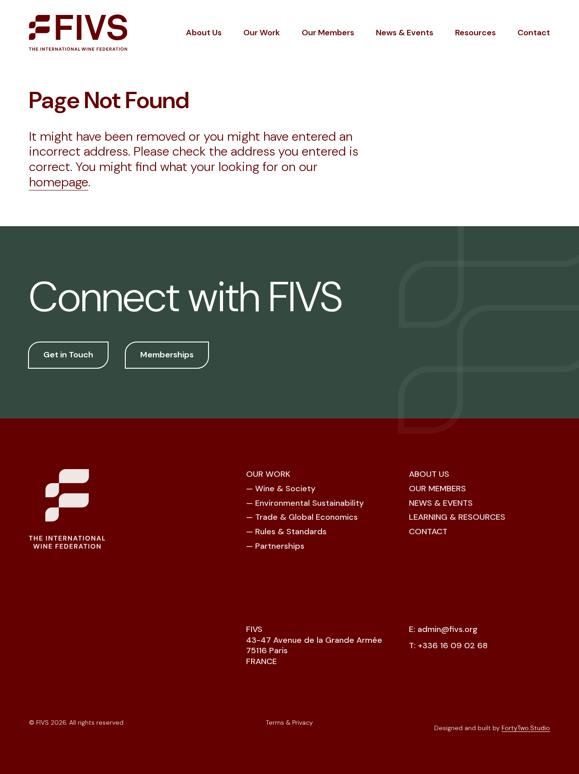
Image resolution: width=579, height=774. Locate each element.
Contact (533, 32)
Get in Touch (68, 354)
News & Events (404, 32)
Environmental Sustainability (309, 503)
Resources (475, 32)
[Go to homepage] (78, 32)
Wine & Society (285, 488)
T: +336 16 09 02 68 (448, 646)
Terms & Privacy (289, 722)
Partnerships (279, 546)
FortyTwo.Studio (526, 728)
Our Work (261, 32)
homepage (58, 182)
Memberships (167, 354)
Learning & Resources (457, 517)
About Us (204, 32)
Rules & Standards (291, 531)
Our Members (328, 32)
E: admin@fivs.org (443, 629)
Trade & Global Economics (306, 517)
